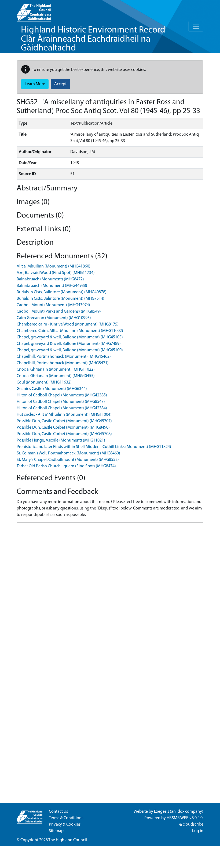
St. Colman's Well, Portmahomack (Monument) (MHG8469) (68, 453)
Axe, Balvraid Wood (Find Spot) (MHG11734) (56, 273)
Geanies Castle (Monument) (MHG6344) (52, 389)
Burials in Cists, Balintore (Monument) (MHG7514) (60, 299)
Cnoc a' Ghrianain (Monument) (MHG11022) (56, 369)
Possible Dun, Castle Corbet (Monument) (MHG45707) (64, 421)
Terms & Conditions (66, 818)
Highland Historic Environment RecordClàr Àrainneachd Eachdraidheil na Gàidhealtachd (93, 39)
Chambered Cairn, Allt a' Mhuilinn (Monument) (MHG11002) (70, 331)
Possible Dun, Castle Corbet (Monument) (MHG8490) (63, 427)
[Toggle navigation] (195, 26)
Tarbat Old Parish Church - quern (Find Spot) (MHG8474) (66, 466)
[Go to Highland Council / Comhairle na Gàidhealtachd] (34, 11)
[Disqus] (110, 594)
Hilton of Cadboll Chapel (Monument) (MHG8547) (61, 402)
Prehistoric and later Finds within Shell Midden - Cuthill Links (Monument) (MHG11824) (94, 447)
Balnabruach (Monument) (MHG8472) (50, 279)
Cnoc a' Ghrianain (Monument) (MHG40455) (56, 376)
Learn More (35, 84)
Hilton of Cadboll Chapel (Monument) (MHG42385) (62, 395)
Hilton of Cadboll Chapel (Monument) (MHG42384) (62, 408)
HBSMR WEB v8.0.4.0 (185, 818)
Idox (180, 811)
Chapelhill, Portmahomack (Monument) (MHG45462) (64, 357)
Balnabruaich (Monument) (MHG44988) (52, 286)
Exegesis (161, 811)
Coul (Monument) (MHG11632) (44, 382)
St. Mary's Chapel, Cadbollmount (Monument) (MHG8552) (68, 460)
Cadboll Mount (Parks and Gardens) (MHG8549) (59, 311)
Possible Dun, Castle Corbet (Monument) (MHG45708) (64, 434)
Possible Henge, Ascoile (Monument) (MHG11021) (61, 440)
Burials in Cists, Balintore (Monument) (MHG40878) (62, 292)
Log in (197, 831)
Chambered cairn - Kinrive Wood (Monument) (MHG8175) (68, 324)
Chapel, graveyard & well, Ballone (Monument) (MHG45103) (70, 337)
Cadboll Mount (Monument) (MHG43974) (53, 305)
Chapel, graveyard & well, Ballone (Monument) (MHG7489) (69, 344)
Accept (60, 84)
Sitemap (56, 831)
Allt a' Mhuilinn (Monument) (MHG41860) (53, 266)
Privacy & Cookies (64, 824)
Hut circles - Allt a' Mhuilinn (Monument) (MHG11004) (64, 415)
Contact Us (58, 811)
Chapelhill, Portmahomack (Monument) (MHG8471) (63, 363)
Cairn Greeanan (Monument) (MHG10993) (54, 318)
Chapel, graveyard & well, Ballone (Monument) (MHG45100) (70, 350)
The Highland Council (67, 840)
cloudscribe (193, 824)
